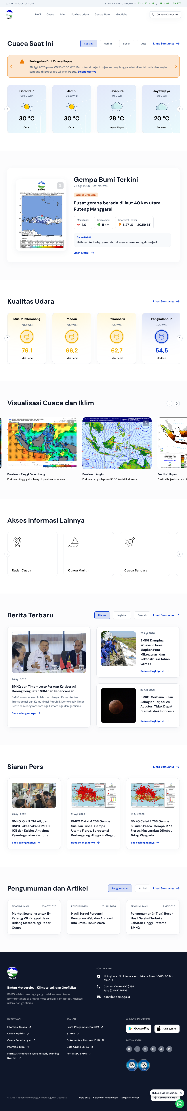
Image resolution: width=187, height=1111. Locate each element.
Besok (126, 43)
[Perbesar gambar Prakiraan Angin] (71, 423)
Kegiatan (122, 615)
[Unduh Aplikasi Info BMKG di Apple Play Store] (167, 1029)
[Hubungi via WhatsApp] (179, 1103)
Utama (102, 615)
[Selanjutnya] (180, 109)
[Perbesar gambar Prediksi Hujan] (146, 423)
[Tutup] (181, 1093)
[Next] (176, 66)
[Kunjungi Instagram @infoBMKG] (153, 1049)
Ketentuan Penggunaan (105, 1097)
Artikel (142, 888)
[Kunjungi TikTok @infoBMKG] (161, 1049)
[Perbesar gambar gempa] (60, 185)
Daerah (142, 615)
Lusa (143, 43)
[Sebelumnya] (7, 109)
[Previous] (11, 66)
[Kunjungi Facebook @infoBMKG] (137, 1049)
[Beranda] (9, 14)
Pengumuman (120, 888)
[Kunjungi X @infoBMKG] (145, 1049)
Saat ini (88, 43)
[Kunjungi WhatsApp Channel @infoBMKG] (169, 1049)
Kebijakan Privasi (130, 1097)
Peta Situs (84, 1097)
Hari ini (108, 43)
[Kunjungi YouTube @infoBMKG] (129, 1049)
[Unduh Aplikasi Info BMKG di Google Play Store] (139, 1029)
